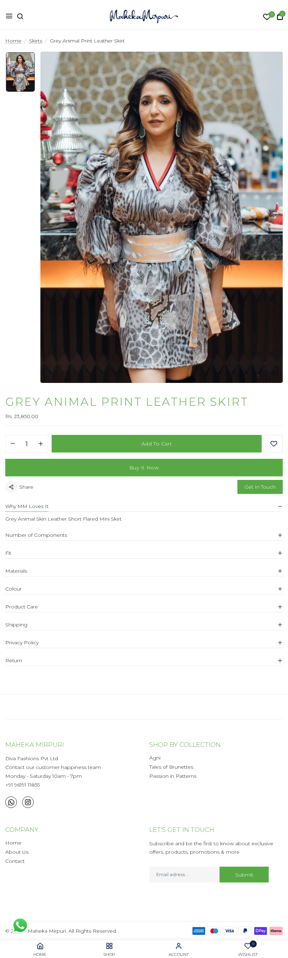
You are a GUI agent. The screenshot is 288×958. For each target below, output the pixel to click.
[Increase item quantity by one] (41, 444)
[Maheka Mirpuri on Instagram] (28, 802)
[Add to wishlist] (274, 443)
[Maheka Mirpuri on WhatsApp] (11, 802)
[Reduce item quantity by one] (13, 444)
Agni (155, 758)
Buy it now (144, 467)
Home (13, 843)
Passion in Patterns (172, 776)
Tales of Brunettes (171, 767)
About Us (16, 852)
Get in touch (260, 487)
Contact (15, 861)
